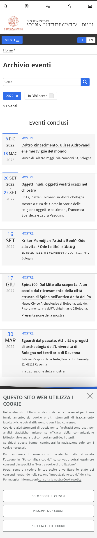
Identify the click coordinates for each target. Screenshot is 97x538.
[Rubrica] (27, 6)
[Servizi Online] (48, 6)
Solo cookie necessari (48, 496)
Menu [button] (10, 39)
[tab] (81, 40)
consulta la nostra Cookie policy (59, 479)
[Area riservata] (70, 6)
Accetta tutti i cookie (48, 526)
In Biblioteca (38, 95)
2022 (8, 96)
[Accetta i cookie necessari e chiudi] (90, 395)
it (82, 40)
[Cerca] (6, 6)
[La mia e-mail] (90, 6)
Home (8, 50)
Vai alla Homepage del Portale (13, 23)
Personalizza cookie (48, 511)
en (91, 40)
